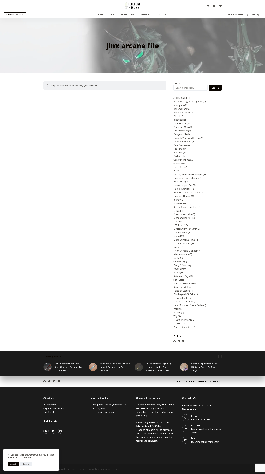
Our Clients (49, 411)
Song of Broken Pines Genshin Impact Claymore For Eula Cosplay (115, 367)
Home (100, 14)
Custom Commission (15, 14)
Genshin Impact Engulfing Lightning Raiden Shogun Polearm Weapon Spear (158, 367)
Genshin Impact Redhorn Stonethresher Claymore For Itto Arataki (68, 367)
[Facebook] (208, 6)
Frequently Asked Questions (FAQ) (110, 404)
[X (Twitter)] (214, 6)
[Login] (258, 15)
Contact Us (162, 14)
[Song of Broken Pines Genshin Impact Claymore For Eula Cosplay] (93, 367)
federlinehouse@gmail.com (205, 441)
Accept (13, 464)
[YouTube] (54, 381)
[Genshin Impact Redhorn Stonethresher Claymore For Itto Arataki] (47, 367)
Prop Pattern (127, 14)
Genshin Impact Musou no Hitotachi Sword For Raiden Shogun (204, 367)
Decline (26, 464)
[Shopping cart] (253, 14)
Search (176, 83)
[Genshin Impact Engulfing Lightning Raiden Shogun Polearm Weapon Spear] (139, 367)
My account (216, 381)
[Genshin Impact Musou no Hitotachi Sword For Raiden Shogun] (184, 367)
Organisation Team (53, 408)
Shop (112, 14)
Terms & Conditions (103, 411)
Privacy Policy (100, 408)
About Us (145, 14)
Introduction (49, 404)
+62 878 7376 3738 (200, 419)
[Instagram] (220, 6)
